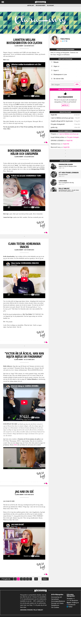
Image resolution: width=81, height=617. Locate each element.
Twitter (70, 607)
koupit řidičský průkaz (57, 137)
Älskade (56, 62)
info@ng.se (75, 602)
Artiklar (30, 5)
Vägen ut (56, 66)
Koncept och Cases (57, 603)
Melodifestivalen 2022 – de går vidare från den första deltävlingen (69, 191)
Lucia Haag (63, 180)
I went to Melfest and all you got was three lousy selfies (66, 118)
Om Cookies (55, 607)
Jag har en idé (24, 491)
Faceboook (71, 605)
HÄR (15, 445)
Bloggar (50, 5)
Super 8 (56, 70)
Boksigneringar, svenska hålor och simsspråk (24, 152)
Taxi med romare (63, 174)
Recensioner (40, 5)
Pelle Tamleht (64, 188)
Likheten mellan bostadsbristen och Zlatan (24, 41)
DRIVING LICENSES (57, 140)
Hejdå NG (54, 115)
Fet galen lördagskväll (58, 124)
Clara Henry (19, 46)
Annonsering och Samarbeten (56, 598)
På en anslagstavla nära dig (66, 182)
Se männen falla (59, 78)
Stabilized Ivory (55, 144)
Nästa (45, 579)
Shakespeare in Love (60, 74)
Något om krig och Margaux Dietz (68, 166)
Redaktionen (55, 605)
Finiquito (53, 134)
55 (36, 579)
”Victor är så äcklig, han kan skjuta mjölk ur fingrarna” (24, 355)
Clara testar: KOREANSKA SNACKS (24, 245)
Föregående (5, 579)
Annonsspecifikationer (58, 601)
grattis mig (54, 127)
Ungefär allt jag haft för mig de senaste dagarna (66, 121)
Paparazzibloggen (66, 164)
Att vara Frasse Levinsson (69, 172)
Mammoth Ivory (56, 147)
